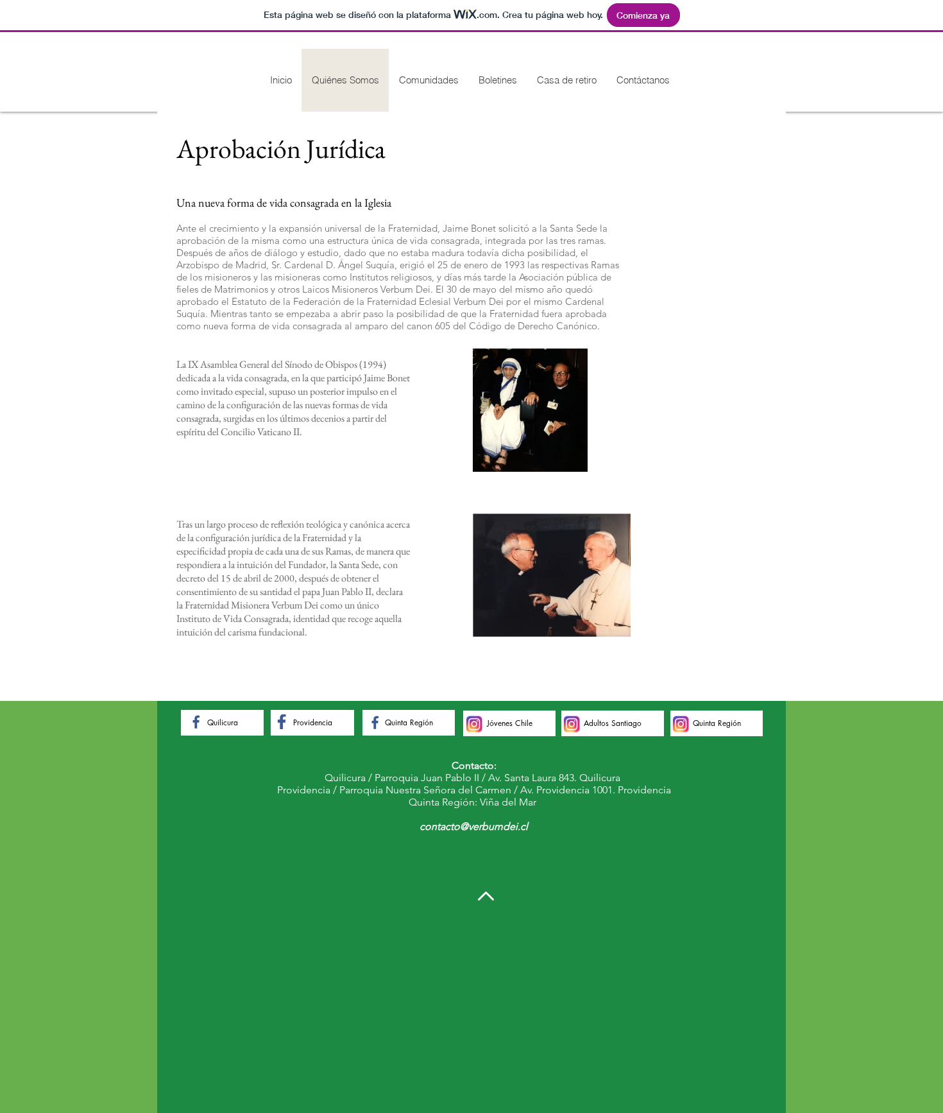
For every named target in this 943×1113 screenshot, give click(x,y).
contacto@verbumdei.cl (474, 826)
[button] (428, 80)
